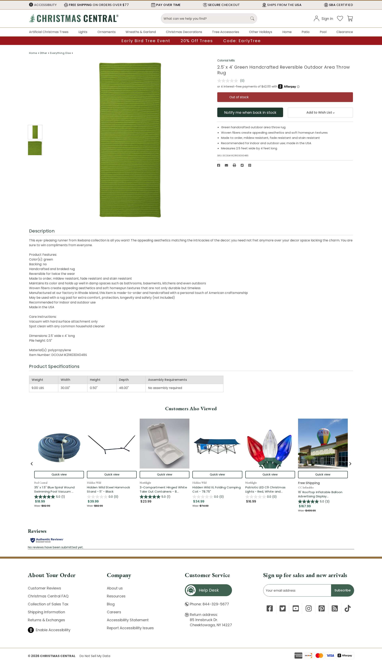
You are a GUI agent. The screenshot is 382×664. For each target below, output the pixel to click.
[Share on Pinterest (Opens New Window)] (249, 165)
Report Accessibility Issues (130, 627)
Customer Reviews (44, 588)
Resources (116, 596)
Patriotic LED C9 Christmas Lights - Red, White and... (270, 489)
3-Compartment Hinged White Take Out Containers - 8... (164, 489)
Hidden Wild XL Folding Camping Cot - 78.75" (216, 489)
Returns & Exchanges (46, 619)
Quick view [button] (59, 474)
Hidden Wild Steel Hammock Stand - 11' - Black (108, 489)
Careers (114, 612)
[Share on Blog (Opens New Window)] (334, 608)
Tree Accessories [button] (225, 32)
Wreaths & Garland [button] (141, 32)
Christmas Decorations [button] (184, 32)
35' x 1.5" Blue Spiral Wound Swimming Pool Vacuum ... (59, 489)
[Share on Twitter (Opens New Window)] (242, 165)
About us (115, 588)
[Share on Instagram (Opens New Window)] (308, 608)
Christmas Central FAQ (48, 596)
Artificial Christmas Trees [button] (48, 32)
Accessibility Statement (128, 619)
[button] (43, 5)
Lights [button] (82, 32)
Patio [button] (306, 32)
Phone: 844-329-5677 (209, 604)
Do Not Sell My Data (94, 656)
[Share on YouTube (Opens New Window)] (295, 608)
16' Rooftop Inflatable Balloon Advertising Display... (323, 494)
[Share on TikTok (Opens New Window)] (347, 608)
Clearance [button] (344, 32)
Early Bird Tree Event (145, 41)
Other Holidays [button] (260, 32)
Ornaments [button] (106, 32)
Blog (111, 604)
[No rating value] (228, 80)
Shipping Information (46, 612)
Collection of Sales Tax (48, 604)
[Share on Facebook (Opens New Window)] (218, 165)
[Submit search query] (252, 18)
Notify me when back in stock (250, 112)
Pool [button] (323, 32)
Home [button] (287, 32)
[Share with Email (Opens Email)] (226, 165)
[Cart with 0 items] (350, 18)
